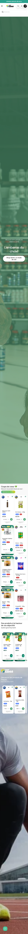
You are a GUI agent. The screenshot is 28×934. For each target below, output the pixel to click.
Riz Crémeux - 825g (20, 512)
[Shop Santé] (10, 6)
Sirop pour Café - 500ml (6, 511)
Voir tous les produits (8, 491)
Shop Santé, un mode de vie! (14, 259)
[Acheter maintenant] (11, 519)
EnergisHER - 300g (19, 606)
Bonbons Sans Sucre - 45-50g (20, 574)
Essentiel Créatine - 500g (7, 539)
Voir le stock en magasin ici (8, 522)
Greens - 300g (19, 543)
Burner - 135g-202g (6, 602)
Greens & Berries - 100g (7, 645)
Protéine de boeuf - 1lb (19, 645)
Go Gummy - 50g (8, 701)
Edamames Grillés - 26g (20, 700)
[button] (18, 6)
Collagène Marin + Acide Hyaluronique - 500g (7, 571)
